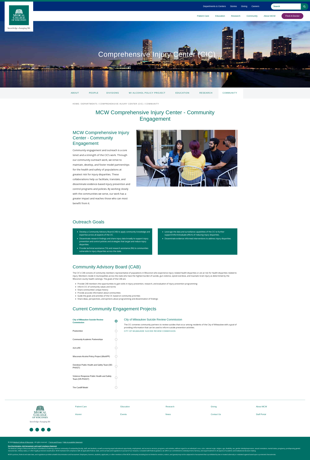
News (168, 414)
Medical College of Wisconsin (23, 442)
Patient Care (203, 16)
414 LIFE (77, 348)
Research (235, 16)
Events (123, 414)
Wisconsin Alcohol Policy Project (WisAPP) (91, 356)
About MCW (269, 16)
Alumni (78, 414)
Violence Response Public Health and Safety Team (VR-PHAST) (92, 377)
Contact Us (216, 414)
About (75, 93)
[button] (304, 7)
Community (252, 16)
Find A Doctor (292, 16)
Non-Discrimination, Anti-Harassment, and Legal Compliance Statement (32, 446)
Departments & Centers (214, 6)
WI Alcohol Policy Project (147, 93)
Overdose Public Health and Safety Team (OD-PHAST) (93, 366)
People (93, 93)
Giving (244, 6)
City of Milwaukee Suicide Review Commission (88, 321)
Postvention (78, 331)
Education (220, 16)
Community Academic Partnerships (88, 339)
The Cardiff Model (80, 387)
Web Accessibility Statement (72, 442)
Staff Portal (261, 414)
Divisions (112, 93)
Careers (255, 6)
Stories (233, 6)
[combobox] (286, 6)
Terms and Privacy (55, 442)
